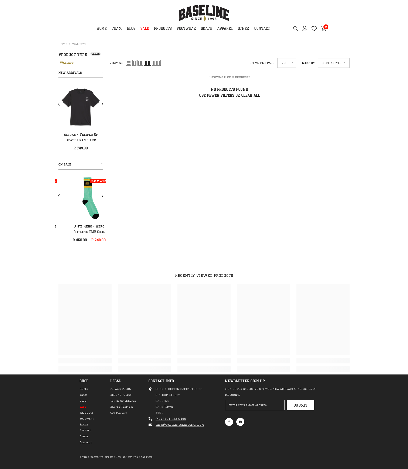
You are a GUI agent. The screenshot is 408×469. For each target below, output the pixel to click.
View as (116, 63)
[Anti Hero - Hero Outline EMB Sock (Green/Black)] (80, 198)
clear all (250, 95)
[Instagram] (240, 422)
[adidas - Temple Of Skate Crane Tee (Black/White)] (80, 106)
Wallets (79, 44)
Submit (300, 405)
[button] (59, 104)
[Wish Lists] (314, 28)
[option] (80, 119)
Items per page (262, 63)
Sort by (308, 63)
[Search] (295, 28)
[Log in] (304, 28)
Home (62, 44)
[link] (85, 360)
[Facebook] (229, 422)
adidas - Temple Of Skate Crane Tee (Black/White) (81, 138)
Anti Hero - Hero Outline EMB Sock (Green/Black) (80, 230)
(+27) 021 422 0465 (171, 418)
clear (95, 53)
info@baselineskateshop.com (180, 424)
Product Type (73, 54)
